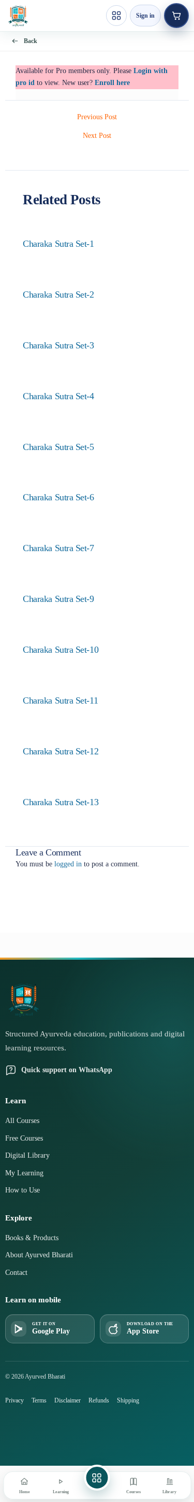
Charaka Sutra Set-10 (60, 649)
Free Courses (24, 1138)
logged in (68, 864)
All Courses (22, 1121)
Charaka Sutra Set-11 (60, 700)
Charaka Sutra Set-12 (60, 751)
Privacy (14, 1400)
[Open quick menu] (116, 15)
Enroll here (112, 83)
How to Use (22, 1190)
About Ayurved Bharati (39, 1255)
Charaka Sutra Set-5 (58, 447)
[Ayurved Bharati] (18, 15)
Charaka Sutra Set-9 (58, 599)
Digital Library (27, 1155)
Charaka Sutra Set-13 (60, 802)
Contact (16, 1272)
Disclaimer (67, 1400)
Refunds (98, 1400)
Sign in (145, 15)
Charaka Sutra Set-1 (58, 243)
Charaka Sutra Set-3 (58, 345)
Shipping (128, 1400)
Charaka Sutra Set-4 (58, 396)
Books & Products (31, 1238)
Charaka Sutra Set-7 (58, 548)
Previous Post (97, 117)
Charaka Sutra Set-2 (58, 294)
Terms (39, 1400)
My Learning (24, 1173)
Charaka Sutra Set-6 (58, 497)
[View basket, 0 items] (176, 15)
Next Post (97, 135)
